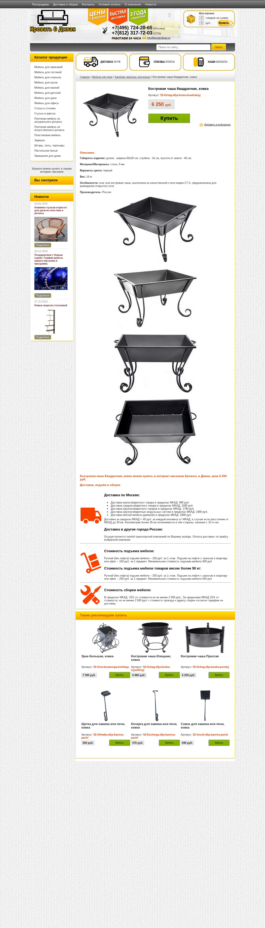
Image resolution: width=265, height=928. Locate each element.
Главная (85, 77)
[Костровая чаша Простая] (205, 652)
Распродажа (40, 4)
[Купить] (191, 19)
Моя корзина (206, 13)
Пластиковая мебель (47, 135)
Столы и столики (44, 108)
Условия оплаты (109, 4)
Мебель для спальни (47, 77)
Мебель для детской (47, 92)
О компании (133, 4)
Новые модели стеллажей (50, 305)
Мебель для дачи (45, 98)
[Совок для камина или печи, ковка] (205, 720)
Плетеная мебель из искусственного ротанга (49, 128)
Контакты (88, 4)
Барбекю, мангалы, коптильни (132, 77)
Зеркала (39, 140)
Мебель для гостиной (47, 72)
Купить (169, 118)
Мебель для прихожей (48, 67)
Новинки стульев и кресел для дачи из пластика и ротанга (50, 210)
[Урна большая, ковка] (106, 652)
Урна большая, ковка (97, 656)
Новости (150, 4)
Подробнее (42, 245)
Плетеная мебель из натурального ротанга (48, 120)
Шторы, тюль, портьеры (49, 145)
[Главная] (53, 31)
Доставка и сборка (65, 4)
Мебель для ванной (46, 87)
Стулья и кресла (44, 113)
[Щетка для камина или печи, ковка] (106, 720)
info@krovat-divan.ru (158, 38)
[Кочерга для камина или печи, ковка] (155, 720)
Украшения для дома (47, 155)
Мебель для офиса (46, 103)
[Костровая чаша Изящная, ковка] (155, 652)
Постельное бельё (46, 150)
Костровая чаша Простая (200, 656)
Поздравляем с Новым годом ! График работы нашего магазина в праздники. (48, 259)
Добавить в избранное (217, 124)
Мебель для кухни (46, 82)
